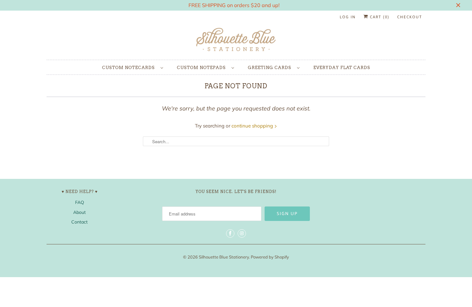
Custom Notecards (129, 67)
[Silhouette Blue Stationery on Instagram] (242, 233)
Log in (348, 17)
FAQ (79, 202)
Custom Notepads (202, 67)
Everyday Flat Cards (341, 67)
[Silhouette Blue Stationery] (236, 40)
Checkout (409, 17)
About (79, 212)
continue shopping (253, 126)
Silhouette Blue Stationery (224, 256)
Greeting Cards (271, 67)
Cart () (378, 17)
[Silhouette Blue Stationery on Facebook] (230, 233)
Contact (79, 222)
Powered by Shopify (270, 256)
